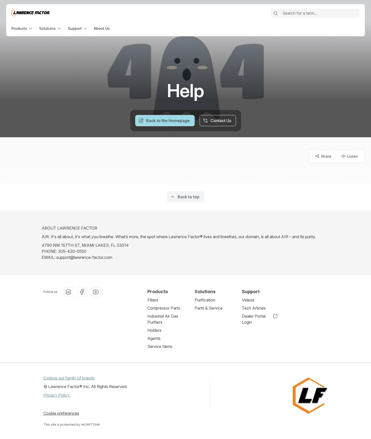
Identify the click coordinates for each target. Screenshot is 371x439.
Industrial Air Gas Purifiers (162, 319)
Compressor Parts (163, 308)
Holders (154, 330)
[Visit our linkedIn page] (68, 292)
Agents (154, 338)
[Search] (275, 13)
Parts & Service (209, 308)
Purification (205, 300)
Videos (248, 300)
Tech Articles (254, 308)
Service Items (159, 346)
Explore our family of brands (69, 377)
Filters (152, 300)
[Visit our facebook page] (82, 292)
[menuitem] (22, 28)
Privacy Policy (57, 395)
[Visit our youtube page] (95, 292)
